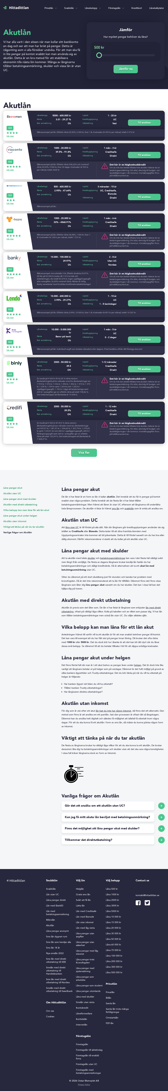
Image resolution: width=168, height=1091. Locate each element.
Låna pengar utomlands (88, 991)
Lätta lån (80, 905)
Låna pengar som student (89, 985)
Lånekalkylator (156, 8)
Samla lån (111, 1003)
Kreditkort (136, 8)
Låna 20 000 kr (113, 927)
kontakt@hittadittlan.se (147, 895)
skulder (91, 558)
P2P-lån (110, 1023)
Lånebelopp (91, 8)
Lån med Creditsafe (86, 911)
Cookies (50, 1016)
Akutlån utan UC (12, 493)
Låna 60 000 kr (113, 944)
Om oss (50, 1011)
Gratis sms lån (83, 894)
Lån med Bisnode (85, 916)
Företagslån (114, 8)
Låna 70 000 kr (113, 950)
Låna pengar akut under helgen (20, 515)
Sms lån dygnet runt (56, 936)
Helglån (80, 888)
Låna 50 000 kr (113, 939)
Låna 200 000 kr (114, 961)
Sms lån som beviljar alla (58, 942)
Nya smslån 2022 (55, 953)
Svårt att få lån (83, 900)
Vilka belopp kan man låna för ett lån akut (26, 510)
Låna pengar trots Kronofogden (85, 961)
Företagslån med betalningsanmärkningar (88, 1071)
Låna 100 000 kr (114, 955)
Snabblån (69, 8)
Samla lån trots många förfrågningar (117, 1010)
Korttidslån (81, 1019)
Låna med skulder (85, 996)
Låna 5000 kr (112, 911)
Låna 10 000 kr (113, 916)
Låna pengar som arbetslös (85, 978)
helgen (137, 665)
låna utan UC (72, 527)
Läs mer (10, 136)
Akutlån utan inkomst (14, 521)
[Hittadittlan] (16, 7)
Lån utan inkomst (85, 922)
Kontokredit (82, 1007)
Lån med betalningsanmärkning (57, 913)
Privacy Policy (84, 1084)
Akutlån (50, 925)
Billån (108, 997)
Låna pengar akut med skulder (19, 499)
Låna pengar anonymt (57, 931)
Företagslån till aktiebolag (89, 1050)
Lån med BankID (54, 905)
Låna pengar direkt (56, 900)
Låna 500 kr (112, 888)
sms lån (115, 508)
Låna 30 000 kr (113, 933)
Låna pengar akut (12, 487)
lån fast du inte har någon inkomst (113, 710)
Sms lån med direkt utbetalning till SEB (56, 960)
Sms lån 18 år (53, 947)
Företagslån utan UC (86, 1064)
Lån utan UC (52, 894)
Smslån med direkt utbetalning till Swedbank (59, 989)
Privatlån (48, 8)
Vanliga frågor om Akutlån (17, 532)
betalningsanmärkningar (112, 558)
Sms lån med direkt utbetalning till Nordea (58, 981)
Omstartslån (112, 1017)
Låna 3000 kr (112, 905)
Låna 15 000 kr (113, 922)
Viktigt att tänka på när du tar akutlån (23, 526)
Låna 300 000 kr (114, 966)
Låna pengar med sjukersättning (85, 970)
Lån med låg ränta (85, 927)
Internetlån (81, 1024)
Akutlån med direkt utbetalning (20, 504)
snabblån (129, 508)
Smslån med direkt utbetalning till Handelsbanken (55, 970)
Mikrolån (50, 919)
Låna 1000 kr (112, 894)
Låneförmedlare (84, 1013)
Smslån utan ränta (85, 1002)
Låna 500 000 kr (114, 972)
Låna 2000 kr (112, 900)
